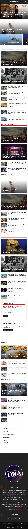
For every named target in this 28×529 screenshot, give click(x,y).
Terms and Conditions (6, 523)
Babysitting (5, 431)
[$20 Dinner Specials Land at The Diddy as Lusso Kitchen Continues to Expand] (14, 352)
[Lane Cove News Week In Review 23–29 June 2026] (4, 214)
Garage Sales (6, 437)
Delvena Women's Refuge (8, 434)
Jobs (4, 439)
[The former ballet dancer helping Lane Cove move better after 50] (4, 93)
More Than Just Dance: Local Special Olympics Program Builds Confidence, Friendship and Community (16, 400)
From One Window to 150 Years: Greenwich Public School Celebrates (13, 80)
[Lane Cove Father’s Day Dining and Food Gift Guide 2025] (4, 375)
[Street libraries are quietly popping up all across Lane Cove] (4, 225)
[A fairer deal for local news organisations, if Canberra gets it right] (4, 119)
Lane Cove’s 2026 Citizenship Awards (16, 419)
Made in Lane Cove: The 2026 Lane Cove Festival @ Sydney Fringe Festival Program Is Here (14, 156)
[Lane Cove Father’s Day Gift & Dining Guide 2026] (14, 29)
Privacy (13, 523)
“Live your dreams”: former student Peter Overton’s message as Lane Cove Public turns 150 (17, 283)
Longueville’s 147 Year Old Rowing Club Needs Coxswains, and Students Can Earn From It (17, 105)
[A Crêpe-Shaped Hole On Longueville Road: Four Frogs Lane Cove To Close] (4, 363)
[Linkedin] (16, 518)
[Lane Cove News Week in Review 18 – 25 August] (11, 41)
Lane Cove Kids (5, 236)
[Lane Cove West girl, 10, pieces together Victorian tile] (14, 246)
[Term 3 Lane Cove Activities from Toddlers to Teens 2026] (4, 297)
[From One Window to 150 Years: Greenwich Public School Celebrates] (14, 76)
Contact (17, 523)
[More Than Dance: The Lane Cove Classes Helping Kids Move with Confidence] (4, 290)
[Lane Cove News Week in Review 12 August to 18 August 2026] (4, 88)
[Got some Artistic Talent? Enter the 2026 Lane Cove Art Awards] (4, 220)
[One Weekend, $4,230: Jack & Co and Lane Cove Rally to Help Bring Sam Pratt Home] (4, 112)
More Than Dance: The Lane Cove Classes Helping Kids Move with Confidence (15, 290)
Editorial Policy (23, 523)
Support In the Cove (8, 330)
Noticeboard (5, 442)
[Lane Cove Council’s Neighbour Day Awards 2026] (4, 415)
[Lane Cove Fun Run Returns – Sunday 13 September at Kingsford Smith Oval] (4, 164)
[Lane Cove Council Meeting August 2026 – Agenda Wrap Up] (4, 99)
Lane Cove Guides (6, 174)
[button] (26, 2)
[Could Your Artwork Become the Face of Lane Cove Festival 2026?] (4, 170)
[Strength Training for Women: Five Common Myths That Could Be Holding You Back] (14, 13)
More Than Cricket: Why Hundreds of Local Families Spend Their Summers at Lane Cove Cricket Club (17, 275)
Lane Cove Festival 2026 (8, 124)
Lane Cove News (6, 48)
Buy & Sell (5, 432)
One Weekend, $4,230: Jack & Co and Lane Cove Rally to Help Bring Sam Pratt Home (17, 112)
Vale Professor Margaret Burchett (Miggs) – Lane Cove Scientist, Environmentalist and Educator (15, 407)
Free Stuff (5, 435)
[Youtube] (19, 518)
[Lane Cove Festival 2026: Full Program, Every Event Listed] (14, 58)
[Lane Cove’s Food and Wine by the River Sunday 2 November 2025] (4, 369)
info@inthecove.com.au (17, 509)
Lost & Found (6, 440)
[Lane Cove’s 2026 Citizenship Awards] (4, 420)
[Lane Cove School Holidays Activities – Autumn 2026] (4, 231)
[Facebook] (8, 518)
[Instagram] (12, 518)
